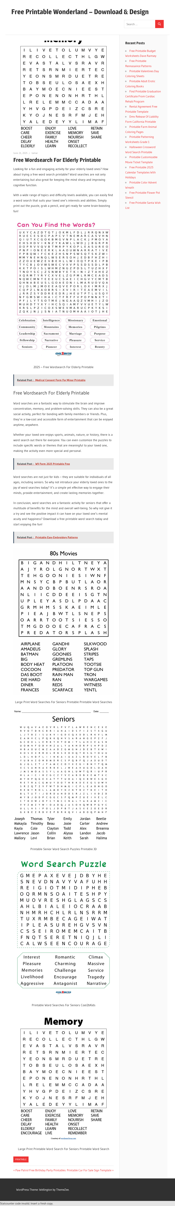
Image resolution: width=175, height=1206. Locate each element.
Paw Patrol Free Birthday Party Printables (40, 1170)
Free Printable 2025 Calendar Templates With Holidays (140, 172)
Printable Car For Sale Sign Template (89, 1170)
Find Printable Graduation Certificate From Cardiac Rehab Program (143, 96)
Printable (21, 1159)
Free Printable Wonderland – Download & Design (80, 11)
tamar (35, 153)
